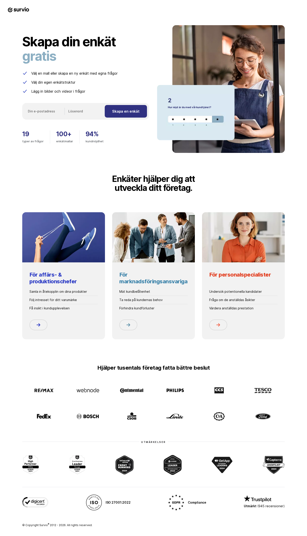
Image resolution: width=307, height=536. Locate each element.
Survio (44, 525)
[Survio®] (18, 9)
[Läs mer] (38, 324)
